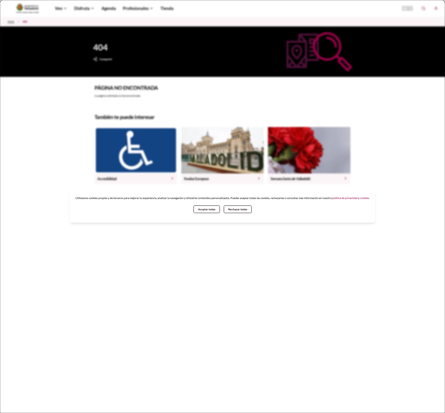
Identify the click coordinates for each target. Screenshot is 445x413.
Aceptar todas (206, 209)
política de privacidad (345, 198)
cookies (364, 198)
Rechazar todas (237, 209)
